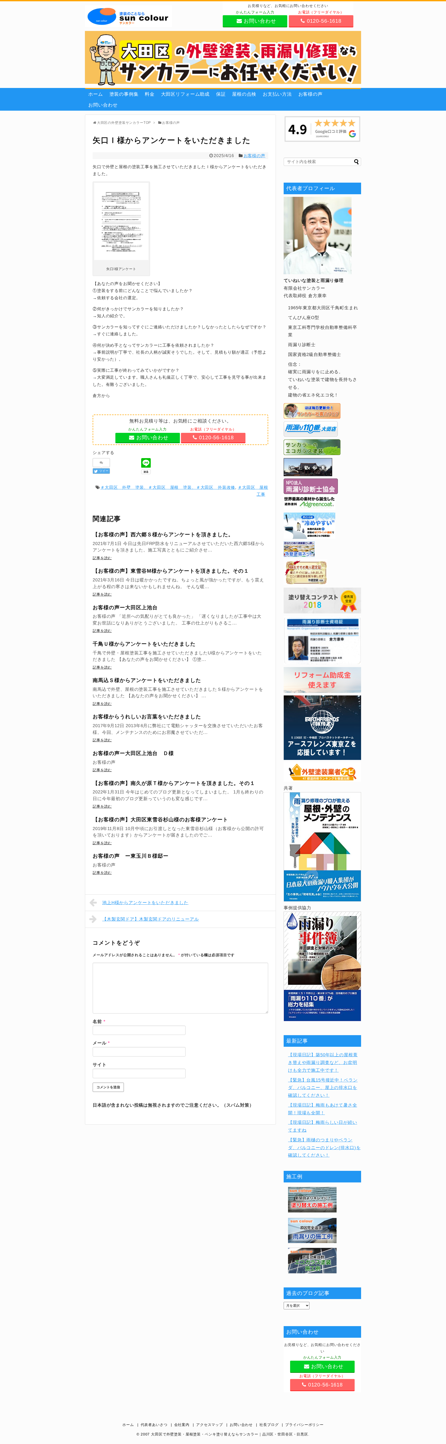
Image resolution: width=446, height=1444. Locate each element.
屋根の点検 (244, 94)
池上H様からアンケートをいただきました (145, 902)
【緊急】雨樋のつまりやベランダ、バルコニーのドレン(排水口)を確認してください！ (324, 1148)
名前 (99, 1021)
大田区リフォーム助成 (185, 94)
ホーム (95, 94)
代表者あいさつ (154, 1425)
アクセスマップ (209, 1425)
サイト (100, 1064)
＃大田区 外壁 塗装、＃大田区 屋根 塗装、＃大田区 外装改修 (167, 487)
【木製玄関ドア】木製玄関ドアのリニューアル (150, 919)
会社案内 (181, 1425)
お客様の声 (310, 94)
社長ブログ (268, 1425)
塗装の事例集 (124, 94)
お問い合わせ (102, 105)
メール (101, 1043)
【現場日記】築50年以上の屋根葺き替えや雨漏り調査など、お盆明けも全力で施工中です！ (323, 1062)
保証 (221, 94)
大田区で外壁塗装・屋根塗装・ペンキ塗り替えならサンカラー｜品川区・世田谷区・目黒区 (229, 1434)
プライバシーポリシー (304, 1425)
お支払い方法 (277, 94)
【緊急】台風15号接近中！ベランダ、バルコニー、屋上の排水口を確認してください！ (323, 1088)
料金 (150, 94)
